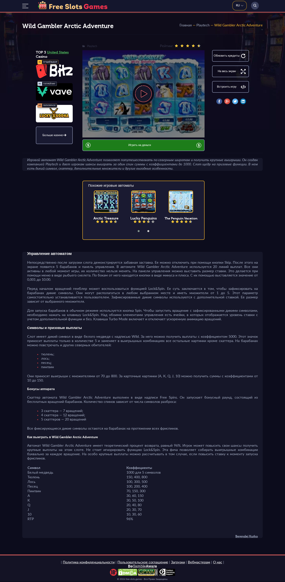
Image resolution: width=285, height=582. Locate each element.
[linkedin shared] (243, 101)
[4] (193, 45)
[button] (141, 231)
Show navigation (25, 6)
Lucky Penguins (143, 218)
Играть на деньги (139, 145)
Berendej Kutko (246, 536)
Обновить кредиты (227, 55)
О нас (217, 562)
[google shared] (227, 101)
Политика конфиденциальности (89, 562)
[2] (182, 45)
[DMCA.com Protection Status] (127, 575)
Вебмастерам (199, 562)
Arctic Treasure (105, 218)
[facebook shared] (219, 101)
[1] (176, 45)
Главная (186, 25)
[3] (187, 45)
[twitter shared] (235, 101)
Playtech (203, 25)
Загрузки (178, 562)
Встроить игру (227, 86)
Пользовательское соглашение (142, 562)
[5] (198, 45)
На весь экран (227, 71)
